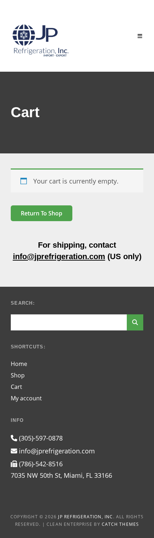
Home (19, 364)
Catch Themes (120, 524)
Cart (16, 387)
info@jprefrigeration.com (59, 256)
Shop (18, 375)
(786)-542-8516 (40, 464)
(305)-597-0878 (40, 438)
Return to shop (41, 213)
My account (26, 398)
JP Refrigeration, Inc (85, 517)
